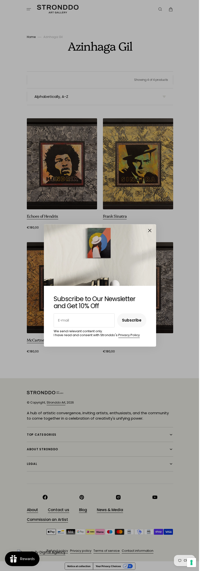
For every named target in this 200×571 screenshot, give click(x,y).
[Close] (148, 230)
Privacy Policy (127, 335)
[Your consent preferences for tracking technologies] (187, 562)
